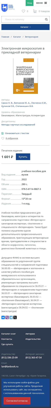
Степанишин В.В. (24, 106)
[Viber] (7, 317)
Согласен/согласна (17, 400)
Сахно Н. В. (7, 102)
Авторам (30, 333)
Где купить (7, 344)
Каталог (17, 36)
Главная (5, 36)
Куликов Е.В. (7, 106)
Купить (23, 156)
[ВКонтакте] (3, 317)
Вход (29, 3)
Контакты (6, 338)
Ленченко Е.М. (38, 102)
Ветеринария (31, 36)
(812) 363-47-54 (34, 357)
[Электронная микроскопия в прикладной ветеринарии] (25, 76)
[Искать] (46, 19)
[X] (15, 317)
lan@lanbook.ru (9, 366)
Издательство (33, 338)
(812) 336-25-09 (9, 357)
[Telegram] (11, 317)
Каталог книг (8, 333)
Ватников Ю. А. (22, 102)
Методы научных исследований (18, 124)
